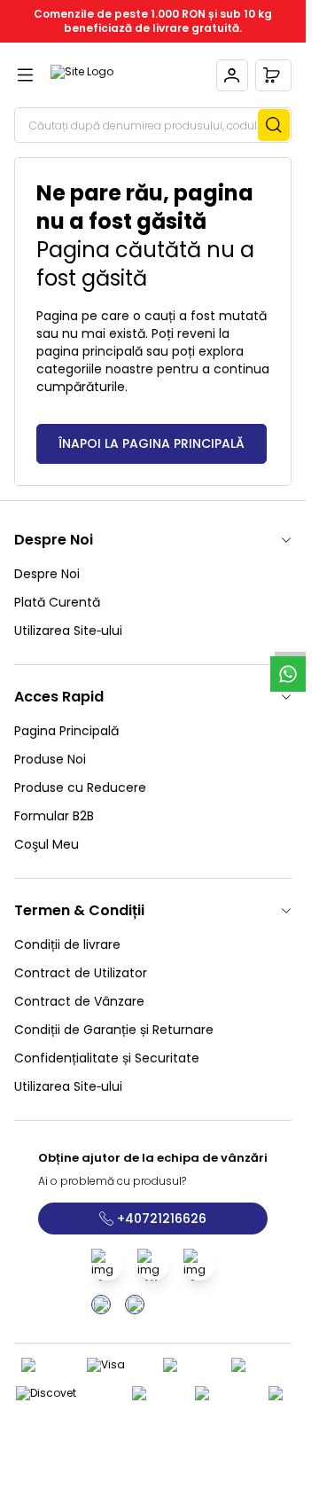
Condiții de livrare (67, 944)
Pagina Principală (66, 731)
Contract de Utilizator (80, 973)
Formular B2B (54, 816)
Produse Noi (50, 759)
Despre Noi (47, 574)
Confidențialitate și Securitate (106, 1058)
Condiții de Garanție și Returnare (114, 1029)
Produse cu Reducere (80, 787)
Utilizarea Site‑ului (68, 630)
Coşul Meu (46, 844)
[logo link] (126, 75)
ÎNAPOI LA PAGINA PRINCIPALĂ (151, 443)
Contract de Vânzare (79, 1001)
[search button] (274, 125)
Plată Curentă (57, 602)
